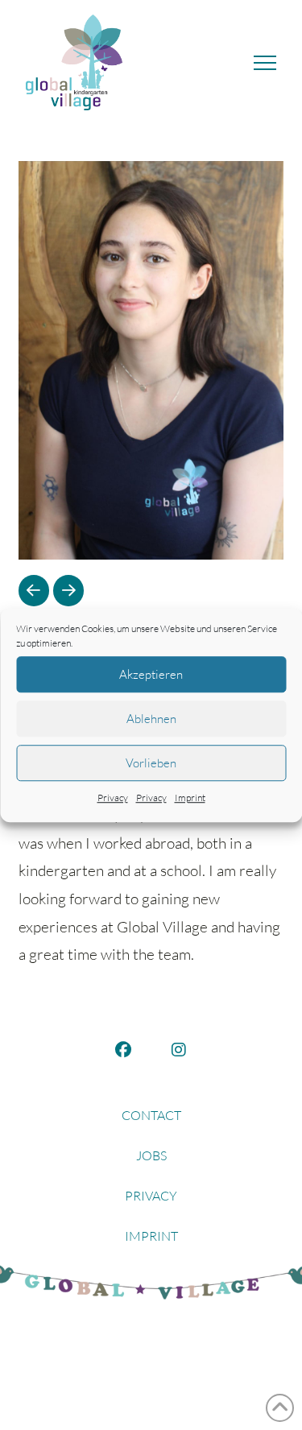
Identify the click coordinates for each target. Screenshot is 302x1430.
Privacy (112, 797)
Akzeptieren (151, 674)
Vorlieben (151, 763)
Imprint (190, 797)
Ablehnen (151, 718)
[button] (265, 63)
